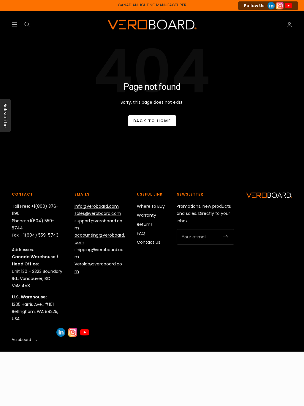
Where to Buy (151, 206)
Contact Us (148, 242)
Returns (145, 224)
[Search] (27, 24)
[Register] (225, 237)
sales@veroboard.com (98, 213)
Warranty (146, 215)
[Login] (289, 24)
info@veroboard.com (97, 206)
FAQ (141, 233)
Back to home (152, 121)
